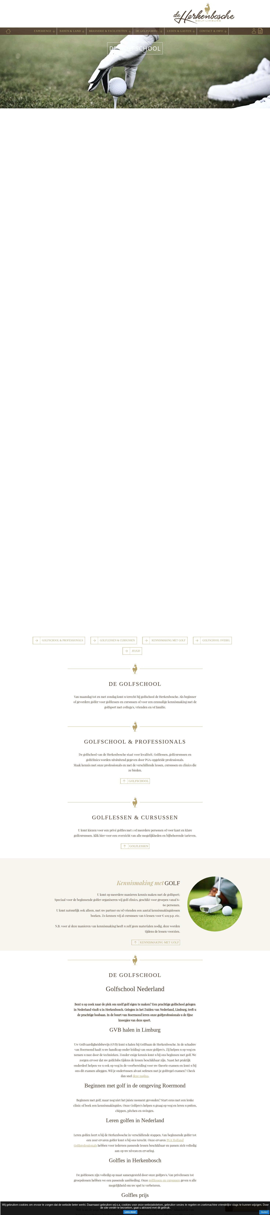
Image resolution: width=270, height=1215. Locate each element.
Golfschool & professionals (62, 640)
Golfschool (139, 781)
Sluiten (264, 1212)
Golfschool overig (216, 640)
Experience (42, 31)
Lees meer (130, 1212)
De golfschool (135, 48)
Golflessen (138, 846)
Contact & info (211, 31)
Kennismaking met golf (169, 640)
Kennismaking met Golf (159, 942)
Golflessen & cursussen (117, 640)
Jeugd (136, 650)
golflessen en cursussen (164, 1180)
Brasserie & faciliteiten (108, 31)
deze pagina (140, 1076)
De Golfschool (147, 31)
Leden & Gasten (179, 31)
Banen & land (70, 31)
